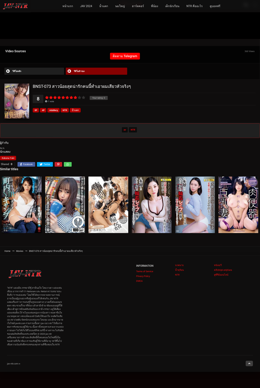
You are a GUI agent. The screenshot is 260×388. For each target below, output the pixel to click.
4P (43, 110)
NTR (65, 110)
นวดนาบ (179, 265)
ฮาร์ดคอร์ (138, 6)
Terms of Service (144, 271)
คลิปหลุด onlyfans (223, 270)
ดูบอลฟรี (215, 6)
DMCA (139, 281)
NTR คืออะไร (194, 6)
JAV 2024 (86, 6)
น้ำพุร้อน (179, 270)
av (125, 129)
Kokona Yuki (8, 158)
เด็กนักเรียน (172, 6)
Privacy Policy (143, 276)
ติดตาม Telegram (125, 56)
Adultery (53, 110)
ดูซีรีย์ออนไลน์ (221, 274)
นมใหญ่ (120, 6)
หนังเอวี (218, 265)
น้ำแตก (103, 6)
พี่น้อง (154, 6)
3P (35, 110)
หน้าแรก (67, 6)
